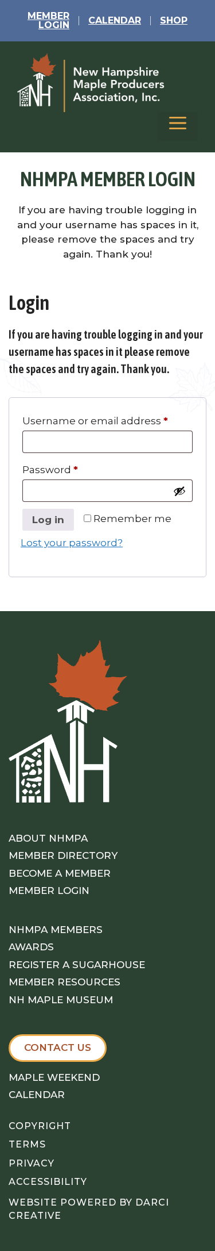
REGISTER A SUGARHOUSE (77, 964)
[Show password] (179, 491)
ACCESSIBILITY (48, 1181)
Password (50, 469)
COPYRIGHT (40, 1125)
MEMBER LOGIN (49, 890)
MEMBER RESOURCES (64, 982)
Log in (48, 519)
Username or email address (95, 421)
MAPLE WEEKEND (54, 1077)
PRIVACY (31, 1163)
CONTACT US (57, 1047)
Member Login (48, 20)
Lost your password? (72, 542)
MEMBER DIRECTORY (63, 855)
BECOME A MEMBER (60, 873)
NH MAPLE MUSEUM (61, 1000)
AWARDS (31, 947)
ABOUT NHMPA (48, 838)
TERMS (27, 1144)
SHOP (173, 20)
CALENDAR (114, 20)
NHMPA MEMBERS (56, 929)
